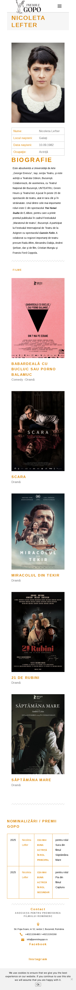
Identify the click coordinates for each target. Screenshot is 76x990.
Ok (38, 984)
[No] (71, 979)
